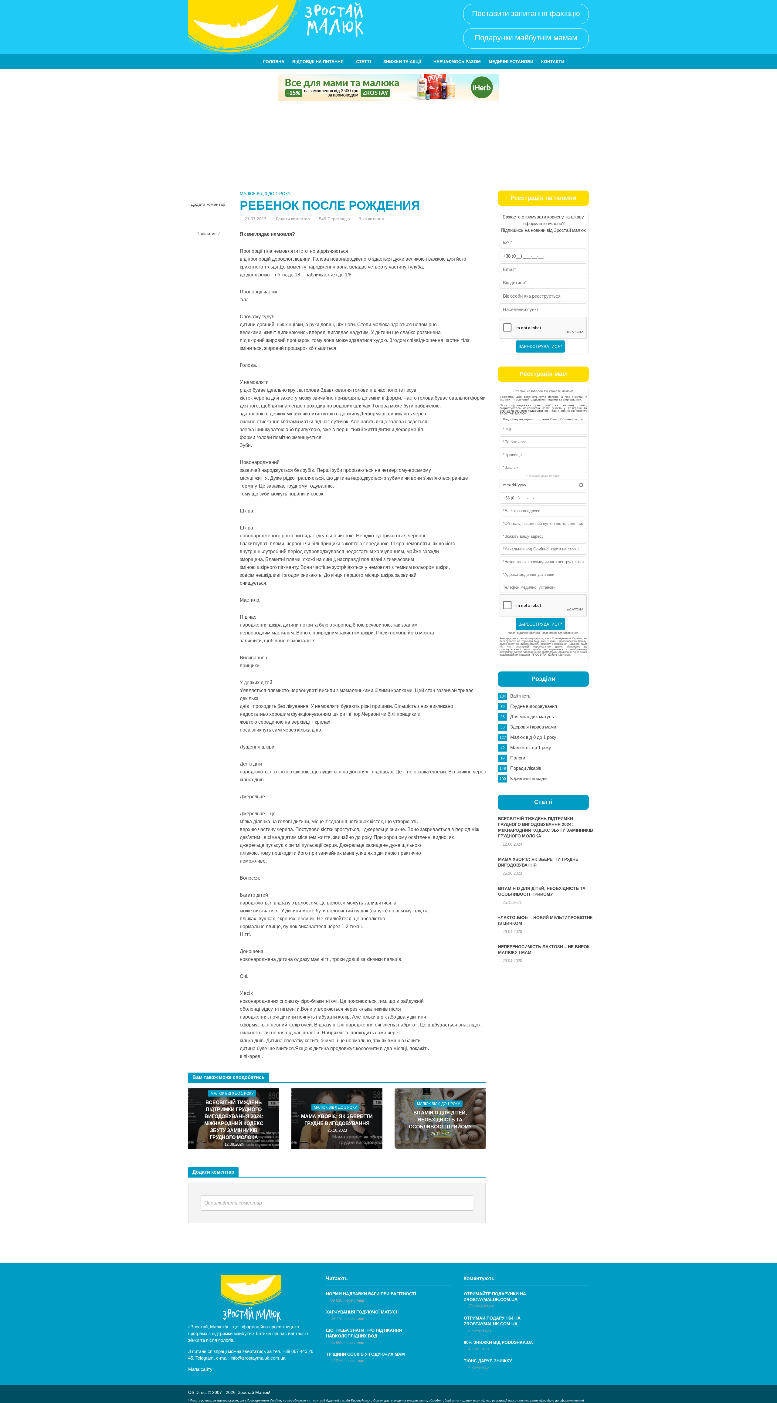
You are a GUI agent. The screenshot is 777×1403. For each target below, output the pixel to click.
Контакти (552, 61)
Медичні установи (511, 61)
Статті (363, 61)
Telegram (204, 1358)
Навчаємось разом (457, 61)
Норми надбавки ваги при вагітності (371, 1293)
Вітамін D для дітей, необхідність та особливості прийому (440, 1119)
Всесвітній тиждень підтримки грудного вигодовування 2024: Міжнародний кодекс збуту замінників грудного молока (233, 1120)
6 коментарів (480, 1330)
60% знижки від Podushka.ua (498, 1342)
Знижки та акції (402, 61)
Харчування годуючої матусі (361, 1312)
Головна (273, 61)
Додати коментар (208, 204)
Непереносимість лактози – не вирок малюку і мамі (544, 949)
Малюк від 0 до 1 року (265, 193)
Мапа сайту (200, 1369)
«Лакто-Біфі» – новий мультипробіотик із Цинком (545, 920)
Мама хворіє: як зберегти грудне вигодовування (337, 1120)
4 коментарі (479, 1349)
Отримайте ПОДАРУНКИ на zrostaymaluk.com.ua (495, 1296)
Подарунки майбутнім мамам (526, 37)
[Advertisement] (388, 146)
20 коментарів (481, 1306)
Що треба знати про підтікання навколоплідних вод (364, 1333)
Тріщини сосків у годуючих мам (365, 1354)
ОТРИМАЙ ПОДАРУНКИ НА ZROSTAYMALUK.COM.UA (492, 1321)
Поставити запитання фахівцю (526, 13)
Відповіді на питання (318, 61)
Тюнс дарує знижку (488, 1360)
